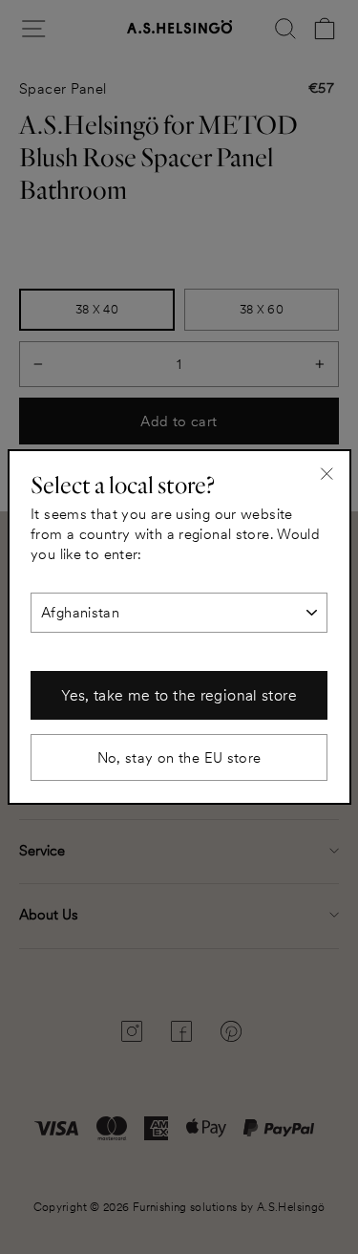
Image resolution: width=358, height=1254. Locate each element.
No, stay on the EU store (179, 757)
